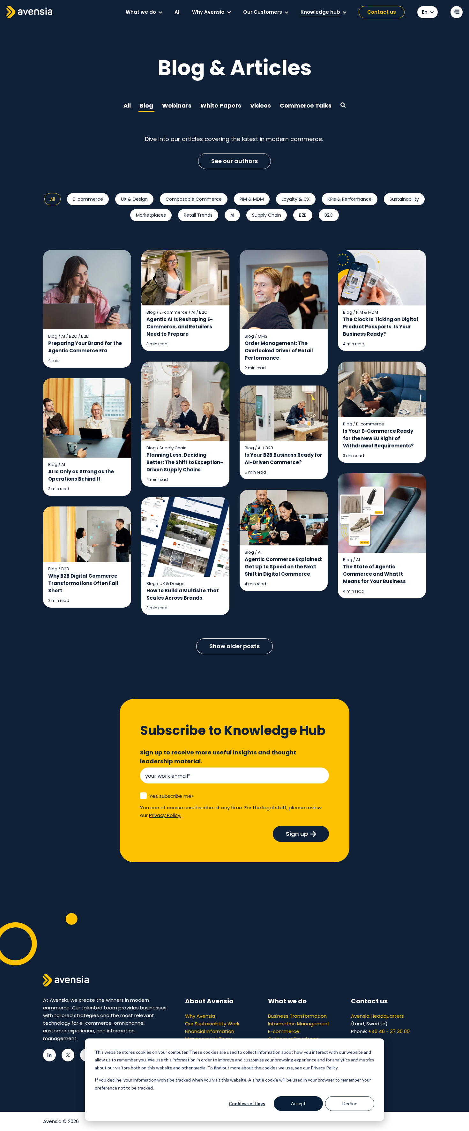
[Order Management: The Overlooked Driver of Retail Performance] (284, 312)
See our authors (234, 161)
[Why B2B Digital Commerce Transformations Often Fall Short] (87, 557)
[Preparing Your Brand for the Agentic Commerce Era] (87, 309)
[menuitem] (144, 12)
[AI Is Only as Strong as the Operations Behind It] (87, 437)
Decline (349, 1103)
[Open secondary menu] (456, 12)
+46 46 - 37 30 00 (389, 1031)
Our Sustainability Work (212, 1023)
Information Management (299, 1023)
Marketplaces (151, 215)
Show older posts (234, 646)
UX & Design (134, 199)
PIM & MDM (252, 199)
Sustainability (404, 199)
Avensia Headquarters (377, 1016)
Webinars (176, 105)
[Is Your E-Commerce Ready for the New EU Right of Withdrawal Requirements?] (382, 412)
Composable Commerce (194, 199)
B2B (303, 215)
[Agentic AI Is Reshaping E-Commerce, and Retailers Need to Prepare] (185, 300)
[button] (160, 12)
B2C (328, 215)
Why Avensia (200, 1016)
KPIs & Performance (350, 199)
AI (232, 215)
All (127, 105)
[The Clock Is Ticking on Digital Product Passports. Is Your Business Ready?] (382, 300)
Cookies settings (247, 1103)
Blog (146, 105)
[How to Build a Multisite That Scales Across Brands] (185, 556)
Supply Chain (266, 215)
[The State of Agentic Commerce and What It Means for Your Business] (382, 536)
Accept (298, 1103)
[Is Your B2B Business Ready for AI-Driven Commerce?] (284, 433)
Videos (260, 105)
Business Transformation (297, 1016)
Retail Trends (198, 215)
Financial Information (209, 1031)
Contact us (381, 12)
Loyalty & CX (296, 199)
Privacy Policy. (165, 815)
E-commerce (88, 199)
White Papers (220, 105)
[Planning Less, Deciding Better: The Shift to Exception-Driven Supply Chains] (185, 424)
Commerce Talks (305, 105)
